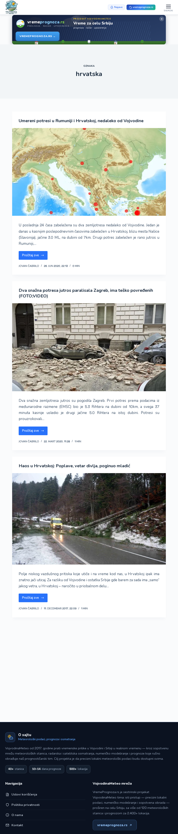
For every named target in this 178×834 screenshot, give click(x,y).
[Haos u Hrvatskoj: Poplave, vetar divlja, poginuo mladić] (89, 518)
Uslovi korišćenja (24, 794)
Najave (118, 7)
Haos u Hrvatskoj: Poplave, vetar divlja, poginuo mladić (74, 466)
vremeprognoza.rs (112, 825)
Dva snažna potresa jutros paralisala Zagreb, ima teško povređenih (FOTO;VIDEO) (86, 293)
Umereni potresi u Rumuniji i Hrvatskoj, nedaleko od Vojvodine (81, 121)
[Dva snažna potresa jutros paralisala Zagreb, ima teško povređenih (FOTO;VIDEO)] (89, 347)
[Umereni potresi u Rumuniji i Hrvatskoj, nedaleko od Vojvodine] (89, 172)
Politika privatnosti (26, 805)
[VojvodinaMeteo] (11, 7)
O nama (17, 815)
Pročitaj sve (35, 256)
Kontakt (17, 825)
